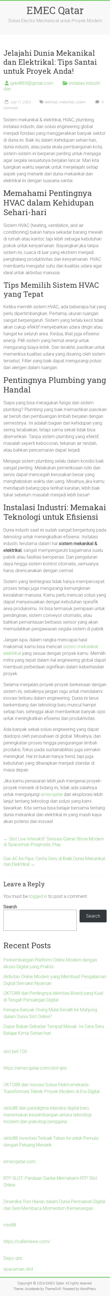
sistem (81, 102)
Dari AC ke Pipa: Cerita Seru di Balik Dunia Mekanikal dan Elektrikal (54, 861)
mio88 (9, 1225)
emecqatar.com (19, 1161)
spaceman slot (18, 1269)
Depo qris (12, 1258)
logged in (38, 896)
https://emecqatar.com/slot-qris (35, 1068)
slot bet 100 (15, 1051)
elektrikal (51, 102)
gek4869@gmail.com (31, 83)
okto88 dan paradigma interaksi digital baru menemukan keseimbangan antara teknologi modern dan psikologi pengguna (47, 1114)
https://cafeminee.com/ (26, 1241)
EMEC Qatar (55, 10)
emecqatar (52, 794)
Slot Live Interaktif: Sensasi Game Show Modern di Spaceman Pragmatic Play (53, 841)
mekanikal (66, 102)
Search (10, 906)
